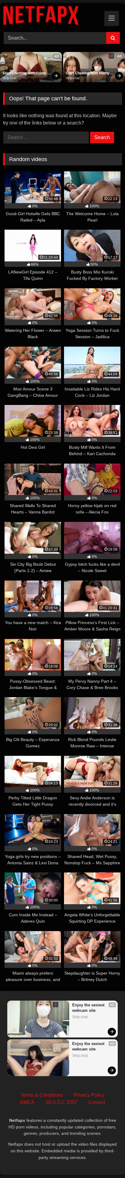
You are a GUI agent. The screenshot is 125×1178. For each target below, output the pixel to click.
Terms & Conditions (42, 1095)
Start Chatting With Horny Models (24, 73)
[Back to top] (106, 1160)
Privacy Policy (89, 1095)
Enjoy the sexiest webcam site (89, 1008)
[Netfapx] (51, 16)
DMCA (27, 1102)
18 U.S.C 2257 (61, 1102)
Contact (96, 1102)
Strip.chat (9, 78)
